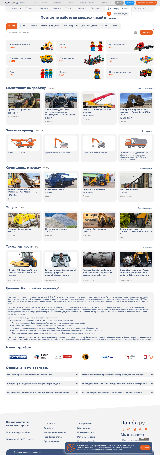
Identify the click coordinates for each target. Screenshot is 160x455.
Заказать (129, 3)
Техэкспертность (40, 3)
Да (109, 14)
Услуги (68, 8)
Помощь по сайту (86, 441)
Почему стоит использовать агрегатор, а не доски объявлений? (42, 392)
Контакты (49, 428)
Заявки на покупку (50, 25)
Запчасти (44, 8)
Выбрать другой (121, 14)
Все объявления (145, 89)
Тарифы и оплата (53, 436)
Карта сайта (83, 428)
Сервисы (104, 3)
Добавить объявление (146, 3)
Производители (85, 432)
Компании (94, 8)
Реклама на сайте (86, 3)
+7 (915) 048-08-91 (27, 439)
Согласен (145, 448)
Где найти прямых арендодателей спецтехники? (42, 374)
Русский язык (139, 8)
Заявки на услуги (89, 25)
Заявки (56, 8)
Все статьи (147, 247)
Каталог (71, 3)
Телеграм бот (84, 423)
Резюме (116, 25)
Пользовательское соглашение (27, 452)
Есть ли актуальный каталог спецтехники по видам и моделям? (117, 392)
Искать (146, 32)
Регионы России (86, 436)
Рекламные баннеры (55, 432)
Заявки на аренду (69, 25)
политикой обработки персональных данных (106, 450)
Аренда (15, 8)
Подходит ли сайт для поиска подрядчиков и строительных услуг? (117, 383)
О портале (56, 3)
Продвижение (51, 441)
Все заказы (147, 131)
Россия (22, 3)
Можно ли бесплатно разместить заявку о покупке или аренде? (117, 374)
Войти (119, 3)
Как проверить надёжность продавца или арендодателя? (42, 383)
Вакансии (104, 25)
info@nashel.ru (22, 432)
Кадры (81, 8)
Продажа (30, 8)
